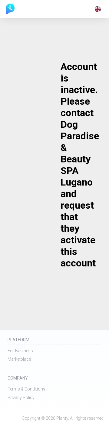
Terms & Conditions (26, 389)
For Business (20, 350)
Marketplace (19, 359)
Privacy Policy (21, 397)
